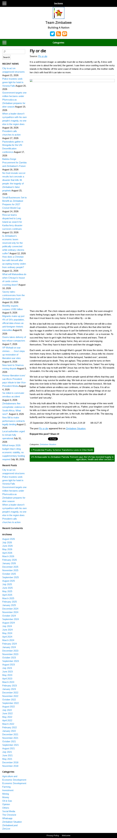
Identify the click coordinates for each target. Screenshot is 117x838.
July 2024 (7, 626)
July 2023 (7, 668)
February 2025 (9, 601)
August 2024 (8, 622)
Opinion (6, 804)
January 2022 (9, 731)
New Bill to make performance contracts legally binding (13, 421)
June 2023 (7, 671)
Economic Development (14, 783)
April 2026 (7, 553)
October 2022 (9, 699)
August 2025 (8, 581)
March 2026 (8, 556)
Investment (7, 790)
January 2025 (9, 605)
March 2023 (8, 682)
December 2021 (10, 734)
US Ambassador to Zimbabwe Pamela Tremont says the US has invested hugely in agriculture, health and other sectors (72, 458)
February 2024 (9, 643)
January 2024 (9, 647)
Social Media (8, 811)
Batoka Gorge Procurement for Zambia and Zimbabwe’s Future (14, 162)
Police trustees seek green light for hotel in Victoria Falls (12, 82)
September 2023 (10, 661)
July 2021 (7, 752)
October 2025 (9, 574)
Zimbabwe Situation (75, 428)
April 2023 (7, 678)
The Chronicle (9, 814)
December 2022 (10, 692)
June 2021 (7, 755)
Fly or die (38, 50)
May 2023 (7, 675)
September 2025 (10, 577)
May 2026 (7, 549)
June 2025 (7, 588)
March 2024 (8, 640)
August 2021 (8, 748)
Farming (6, 786)
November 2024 (10, 612)
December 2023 (10, 650)
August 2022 (8, 706)
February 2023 (9, 685)
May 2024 (7, 633)
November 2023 (10, 654)
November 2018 (10, 766)
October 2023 (9, 657)
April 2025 (7, 595)
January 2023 (9, 689)
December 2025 (10, 567)
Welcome (66, 835)
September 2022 (10, 703)
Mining (5, 793)
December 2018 (10, 762)
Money (5, 797)
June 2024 (7, 629)
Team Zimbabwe (58, 22)
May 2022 (7, 717)
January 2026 (9, 563)
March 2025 (8, 598)
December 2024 (10, 608)
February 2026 (9, 560)
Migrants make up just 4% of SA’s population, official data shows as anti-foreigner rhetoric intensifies (13, 323)
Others (5, 807)
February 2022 (9, 727)
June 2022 (7, 713)
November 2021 (10, 738)
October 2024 (9, 615)
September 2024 (10, 619)
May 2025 (7, 591)
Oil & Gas (7, 800)
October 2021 (9, 741)
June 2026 (7, 546)
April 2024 (7, 636)
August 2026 (8, 539)
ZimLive (6, 828)
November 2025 (10, 570)
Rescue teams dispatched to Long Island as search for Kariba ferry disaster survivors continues (12, 222)
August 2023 (8, 664)
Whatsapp (7, 818)
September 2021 (10, 745)
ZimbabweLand (10, 825)
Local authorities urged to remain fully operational (13, 435)
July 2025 (7, 584)
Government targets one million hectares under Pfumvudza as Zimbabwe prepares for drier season (14, 99)
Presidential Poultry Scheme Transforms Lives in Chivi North (62, 450)
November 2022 (10, 696)
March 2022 (8, 724)
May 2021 (7, 759)
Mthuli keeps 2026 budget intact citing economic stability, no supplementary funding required (13, 452)
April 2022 (7, 720)
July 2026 (7, 542)
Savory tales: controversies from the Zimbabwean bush (13, 295)
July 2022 (7, 710)
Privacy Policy (53, 835)
